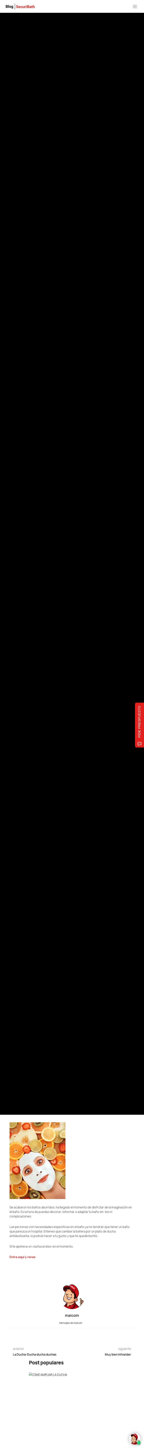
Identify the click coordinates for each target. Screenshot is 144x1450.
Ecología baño (17, 544)
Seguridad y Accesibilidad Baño (41, 544)
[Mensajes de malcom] (13, 571)
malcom (27, 571)
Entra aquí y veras (22, 1257)
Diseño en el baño (97, 544)
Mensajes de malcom (71, 1323)
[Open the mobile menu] (135, 6)
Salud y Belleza (66, 544)
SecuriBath (81, 544)
